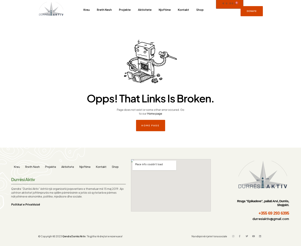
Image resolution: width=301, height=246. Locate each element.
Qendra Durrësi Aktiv (73, 236)
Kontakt (101, 167)
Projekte (50, 167)
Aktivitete (67, 167)
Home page (154, 113)
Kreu (17, 167)
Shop (115, 167)
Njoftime (85, 167)
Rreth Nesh (32, 167)
